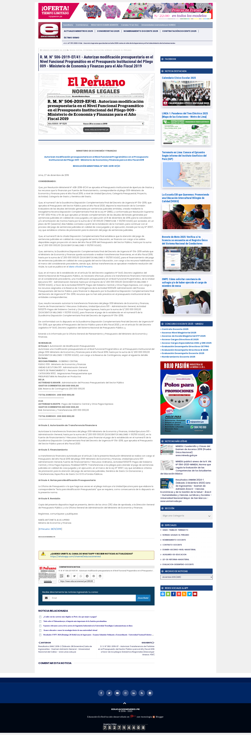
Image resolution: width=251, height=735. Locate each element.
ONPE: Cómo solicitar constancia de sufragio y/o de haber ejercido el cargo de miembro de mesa (184, 282)
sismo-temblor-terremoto (175, 530)
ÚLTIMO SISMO (71, 37)
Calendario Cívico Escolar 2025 (179, 77)
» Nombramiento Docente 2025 (177, 356)
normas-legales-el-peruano (118, 50)
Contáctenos (82, 25)
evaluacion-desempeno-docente (178, 564)
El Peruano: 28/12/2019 (50, 529)
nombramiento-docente (174, 540)
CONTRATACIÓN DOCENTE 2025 (179, 31)
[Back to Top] (124, 703)
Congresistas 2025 (108, 31)
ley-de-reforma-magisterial (176, 559)
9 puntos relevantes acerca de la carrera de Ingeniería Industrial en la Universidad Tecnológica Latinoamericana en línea (87, 626)
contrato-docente (172, 545)
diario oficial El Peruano (80, 266)
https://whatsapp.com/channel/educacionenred (75, 556)
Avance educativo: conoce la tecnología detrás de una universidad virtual (70, 630)
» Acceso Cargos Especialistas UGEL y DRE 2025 (185, 342)
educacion (99, 50)
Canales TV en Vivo (129, 25)
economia (88, 50)
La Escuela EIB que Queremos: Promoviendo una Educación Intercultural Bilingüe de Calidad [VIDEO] (185, 198)
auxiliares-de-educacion (174, 554)
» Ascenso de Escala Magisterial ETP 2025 (183, 336)
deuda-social (76, 50)
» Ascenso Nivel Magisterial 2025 (178, 332)
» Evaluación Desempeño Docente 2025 (182, 353)
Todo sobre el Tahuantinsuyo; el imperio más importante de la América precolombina (75, 621)
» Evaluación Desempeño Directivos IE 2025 (184, 349)
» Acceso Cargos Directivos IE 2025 (179, 339)
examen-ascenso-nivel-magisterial (179, 549)
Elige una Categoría (173, 515)
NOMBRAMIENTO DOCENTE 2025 (141, 31)
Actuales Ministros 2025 (78, 31)
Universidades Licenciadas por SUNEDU (158, 25)
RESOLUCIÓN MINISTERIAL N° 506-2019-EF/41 (96, 166)
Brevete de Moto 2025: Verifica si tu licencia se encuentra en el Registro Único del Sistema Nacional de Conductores (185, 240)
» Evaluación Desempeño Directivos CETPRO (184, 346)
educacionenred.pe (46, 537)
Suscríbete (68, 25)
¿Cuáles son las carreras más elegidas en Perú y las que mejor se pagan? (70, 617)
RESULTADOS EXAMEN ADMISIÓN (104, 25)
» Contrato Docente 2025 (174, 329)
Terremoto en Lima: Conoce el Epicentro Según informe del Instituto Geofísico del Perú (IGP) (184, 156)
